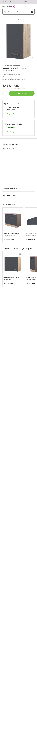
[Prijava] (25, 6)
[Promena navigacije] (3, 6)
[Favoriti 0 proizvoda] (30, 6)
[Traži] (5, 11)
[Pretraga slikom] (31, 11)
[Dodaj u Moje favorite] (4, 93)
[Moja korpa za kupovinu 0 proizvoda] (34, 6)
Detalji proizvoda (9, 195)
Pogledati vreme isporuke (16, 114)
